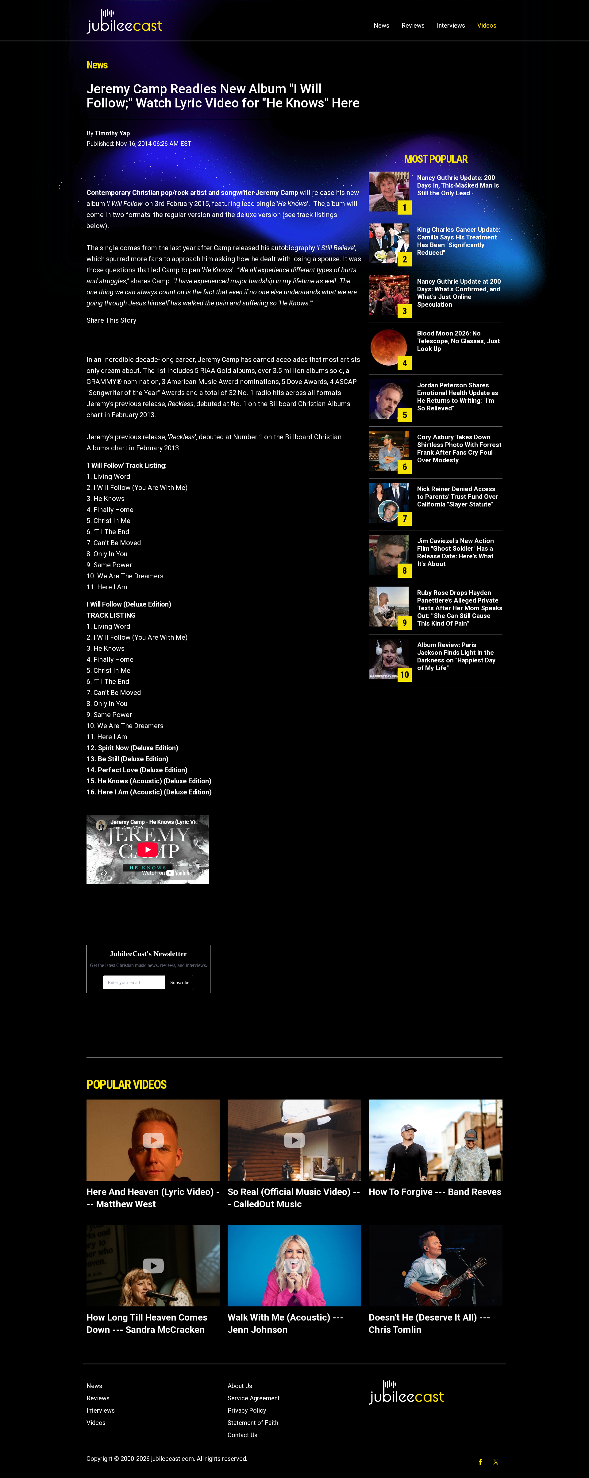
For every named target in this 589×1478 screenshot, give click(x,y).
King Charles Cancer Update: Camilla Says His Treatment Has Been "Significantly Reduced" (458, 241)
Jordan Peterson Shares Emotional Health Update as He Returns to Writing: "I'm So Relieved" (457, 397)
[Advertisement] (436, 115)
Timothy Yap (112, 133)
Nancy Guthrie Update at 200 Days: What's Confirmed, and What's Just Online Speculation (459, 293)
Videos (486, 25)
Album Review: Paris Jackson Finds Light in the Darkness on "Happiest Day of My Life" (456, 656)
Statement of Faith (253, 1422)
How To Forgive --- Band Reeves (435, 1191)
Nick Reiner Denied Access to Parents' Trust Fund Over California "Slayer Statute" (457, 496)
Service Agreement (254, 1398)
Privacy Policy (247, 1410)
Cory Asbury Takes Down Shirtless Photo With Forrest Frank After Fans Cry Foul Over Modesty (459, 448)
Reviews (413, 25)
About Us (240, 1386)
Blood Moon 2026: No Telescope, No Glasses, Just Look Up (458, 341)
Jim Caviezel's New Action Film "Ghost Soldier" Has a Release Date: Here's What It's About (455, 552)
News (381, 25)
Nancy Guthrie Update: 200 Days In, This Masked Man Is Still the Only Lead (458, 185)
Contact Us (242, 1435)
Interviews (451, 25)
